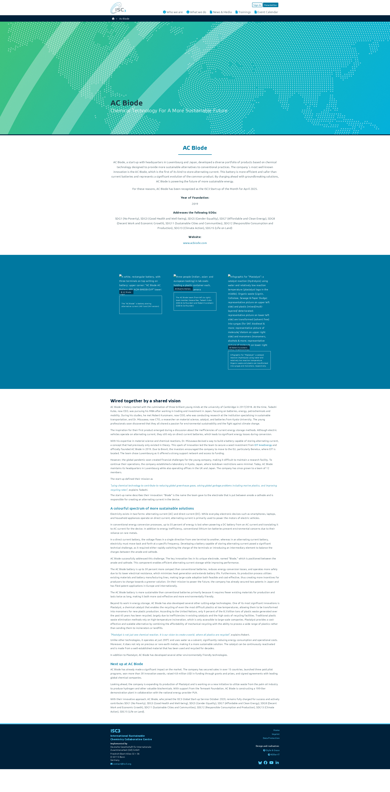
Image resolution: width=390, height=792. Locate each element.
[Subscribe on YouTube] (271, 762)
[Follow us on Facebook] (265, 762)
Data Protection (271, 738)
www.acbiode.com (195, 242)
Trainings (244, 12)
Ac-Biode (124, 18)
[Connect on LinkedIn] (277, 762)
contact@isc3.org (122, 763)
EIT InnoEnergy (263, 444)
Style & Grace (273, 750)
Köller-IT (275, 754)
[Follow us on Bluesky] (260, 762)
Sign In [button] (257, 4)
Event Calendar (267, 12)
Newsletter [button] (270, 4)
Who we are (175, 12)
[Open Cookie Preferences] (23, 780)
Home (276, 730)
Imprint (276, 734)
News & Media (222, 12)
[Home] (113, 18)
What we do (198, 12)
